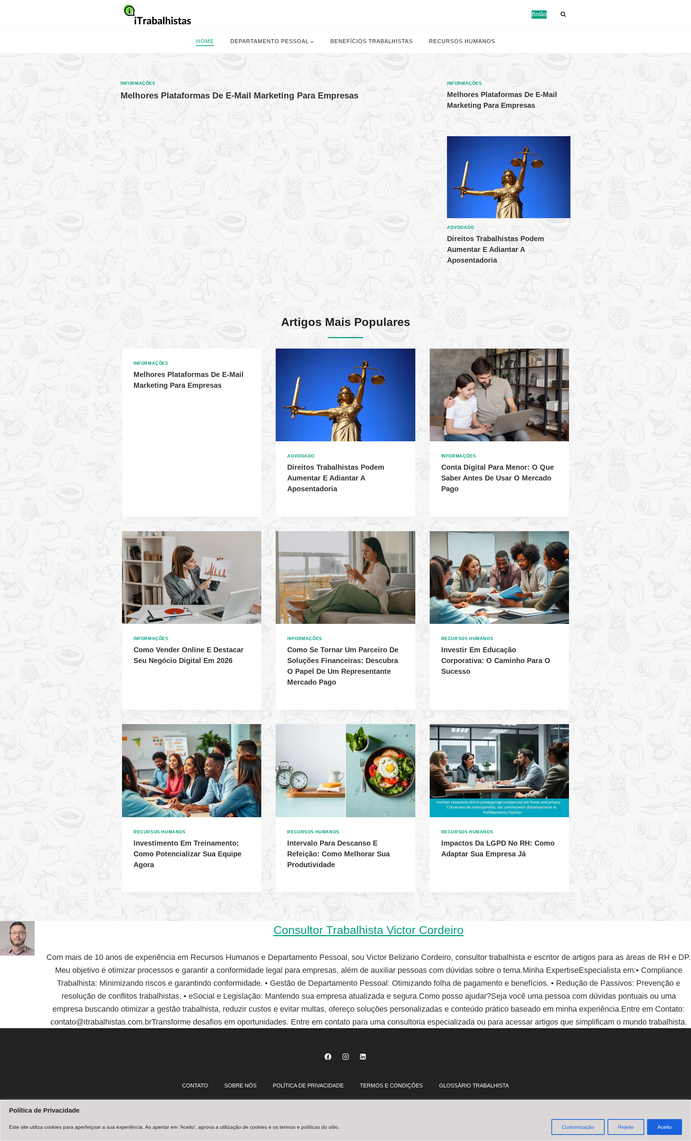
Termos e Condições (391, 1085)
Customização (578, 1127)
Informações (138, 83)
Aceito (665, 1127)
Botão (539, 14)
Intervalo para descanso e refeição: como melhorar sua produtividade (338, 854)
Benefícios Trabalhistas (371, 41)
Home (205, 41)
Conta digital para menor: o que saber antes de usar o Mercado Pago (497, 478)
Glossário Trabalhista (474, 1085)
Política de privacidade (308, 1085)
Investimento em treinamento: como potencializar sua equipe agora (187, 854)
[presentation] (508, 177)
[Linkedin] (363, 1056)
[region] (345, 1120)
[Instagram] (345, 1056)
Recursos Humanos (462, 41)
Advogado (460, 227)
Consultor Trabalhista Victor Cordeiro (369, 930)
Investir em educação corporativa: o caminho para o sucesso (495, 660)
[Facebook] (328, 1056)
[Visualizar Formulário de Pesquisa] (563, 14)
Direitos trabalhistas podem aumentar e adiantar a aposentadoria (495, 249)
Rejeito (626, 1127)
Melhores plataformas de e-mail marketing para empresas (239, 95)
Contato (195, 1085)
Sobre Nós (240, 1085)
